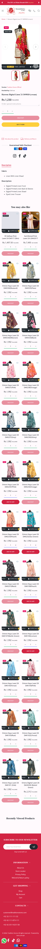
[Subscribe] (34, 847)
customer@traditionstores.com (15, 912)
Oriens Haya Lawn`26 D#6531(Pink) (10, 386)
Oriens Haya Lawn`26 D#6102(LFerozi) (30, 734)
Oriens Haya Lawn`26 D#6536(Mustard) (10, 287)
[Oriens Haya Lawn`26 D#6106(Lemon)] (30, 620)
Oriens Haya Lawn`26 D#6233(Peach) (10, 535)
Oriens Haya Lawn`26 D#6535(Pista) (30, 287)
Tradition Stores (13, 933)
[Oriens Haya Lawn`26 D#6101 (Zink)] (10, 769)
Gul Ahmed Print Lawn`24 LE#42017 (30, 237)
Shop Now (31, 2)
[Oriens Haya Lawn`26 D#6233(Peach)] (10, 520)
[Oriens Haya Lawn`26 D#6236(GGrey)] (30, 421)
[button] (2, 2)
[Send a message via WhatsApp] (4, 941)
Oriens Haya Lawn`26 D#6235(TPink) (10, 486)
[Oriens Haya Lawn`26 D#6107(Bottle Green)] (10, 620)
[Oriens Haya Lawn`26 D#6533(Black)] (30, 321)
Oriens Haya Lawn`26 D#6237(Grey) (10, 436)
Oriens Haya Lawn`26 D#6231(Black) (10, 585)
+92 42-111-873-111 (11, 920)
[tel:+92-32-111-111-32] (34, 11)
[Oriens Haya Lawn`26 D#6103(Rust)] (10, 719)
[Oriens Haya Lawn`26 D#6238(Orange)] (30, 371)
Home (3, 19)
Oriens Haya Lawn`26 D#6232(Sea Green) (30, 535)
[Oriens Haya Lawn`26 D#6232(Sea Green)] (30, 520)
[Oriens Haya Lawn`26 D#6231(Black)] (10, 570)
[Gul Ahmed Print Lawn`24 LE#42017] (30, 222)
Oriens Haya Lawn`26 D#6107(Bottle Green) (10, 635)
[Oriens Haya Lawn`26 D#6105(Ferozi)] (10, 669)
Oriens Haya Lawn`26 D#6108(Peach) (30, 585)
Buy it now (20, 124)
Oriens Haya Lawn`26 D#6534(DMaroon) (10, 336)
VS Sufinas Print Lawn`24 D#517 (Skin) (10, 237)
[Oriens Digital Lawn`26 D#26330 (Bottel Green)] (30, 769)
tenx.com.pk (21, 935)
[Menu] (3, 11)
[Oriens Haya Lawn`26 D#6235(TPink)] (10, 470)
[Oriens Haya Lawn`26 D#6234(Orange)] (30, 470)
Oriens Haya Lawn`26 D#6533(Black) (30, 336)
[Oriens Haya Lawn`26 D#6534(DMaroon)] (10, 321)
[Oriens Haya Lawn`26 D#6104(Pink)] (30, 669)
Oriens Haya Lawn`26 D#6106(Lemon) (30, 635)
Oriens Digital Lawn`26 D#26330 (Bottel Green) (30, 785)
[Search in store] (38, 11)
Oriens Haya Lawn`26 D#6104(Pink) (30, 684)
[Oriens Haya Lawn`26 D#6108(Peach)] (30, 570)
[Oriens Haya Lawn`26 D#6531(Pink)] (10, 371)
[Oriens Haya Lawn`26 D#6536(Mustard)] (10, 272)
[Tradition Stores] (16, 11)
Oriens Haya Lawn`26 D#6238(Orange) (30, 386)
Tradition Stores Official (14, 87)
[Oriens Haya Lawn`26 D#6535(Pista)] (30, 272)
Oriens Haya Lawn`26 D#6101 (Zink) (10, 784)
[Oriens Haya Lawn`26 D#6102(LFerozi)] (30, 719)
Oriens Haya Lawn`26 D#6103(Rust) (10, 734)
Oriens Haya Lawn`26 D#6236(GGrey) (30, 436)
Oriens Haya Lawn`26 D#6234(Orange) (30, 486)
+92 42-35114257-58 (11, 925)
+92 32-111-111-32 (10, 916)
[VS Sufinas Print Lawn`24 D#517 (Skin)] (10, 222)
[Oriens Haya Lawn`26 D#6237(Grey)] (10, 421)
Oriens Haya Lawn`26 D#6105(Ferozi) (10, 684)
